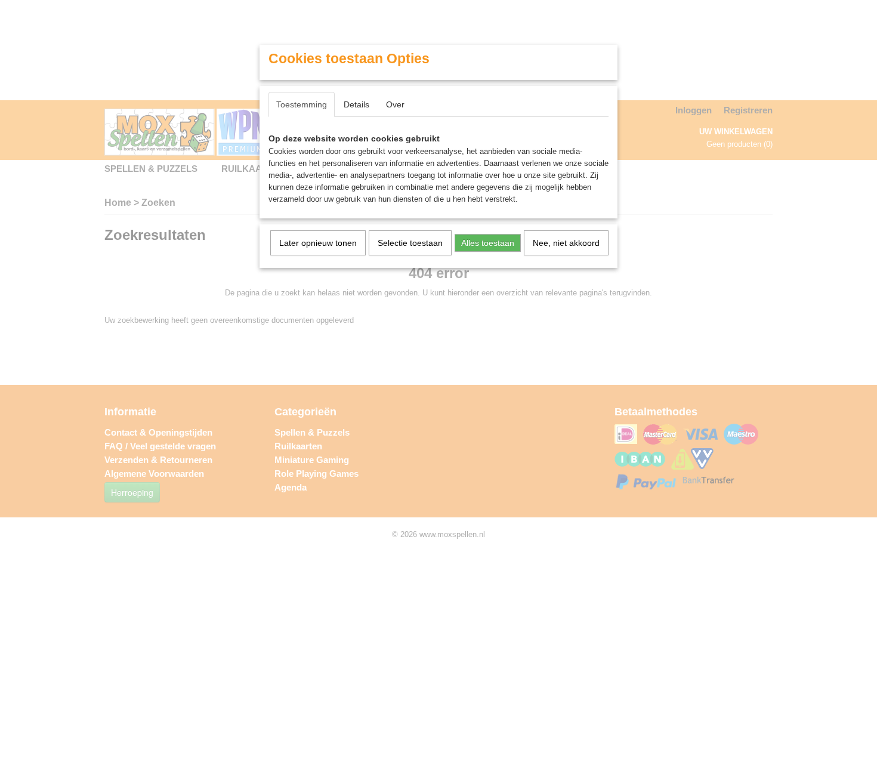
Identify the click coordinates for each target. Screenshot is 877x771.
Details (356, 104)
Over (395, 104)
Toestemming (301, 104)
